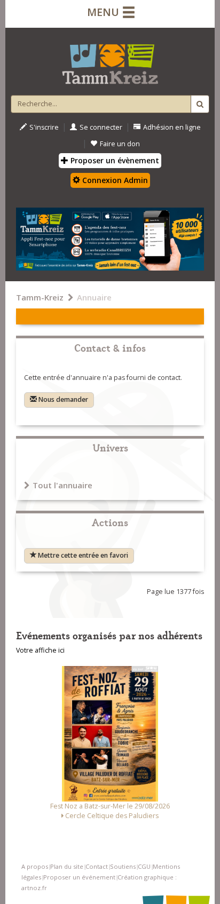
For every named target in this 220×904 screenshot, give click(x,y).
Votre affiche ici (40, 650)
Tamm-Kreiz (40, 297)
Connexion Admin (114, 180)
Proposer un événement (79, 877)
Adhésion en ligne (172, 127)
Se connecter (101, 127)
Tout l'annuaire (62, 485)
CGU (144, 866)
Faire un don (120, 143)
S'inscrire (44, 127)
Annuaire (94, 297)
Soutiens (123, 866)
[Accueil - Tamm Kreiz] (110, 59)
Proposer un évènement (113, 160)
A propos (34, 866)
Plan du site (66, 866)
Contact (96, 866)
